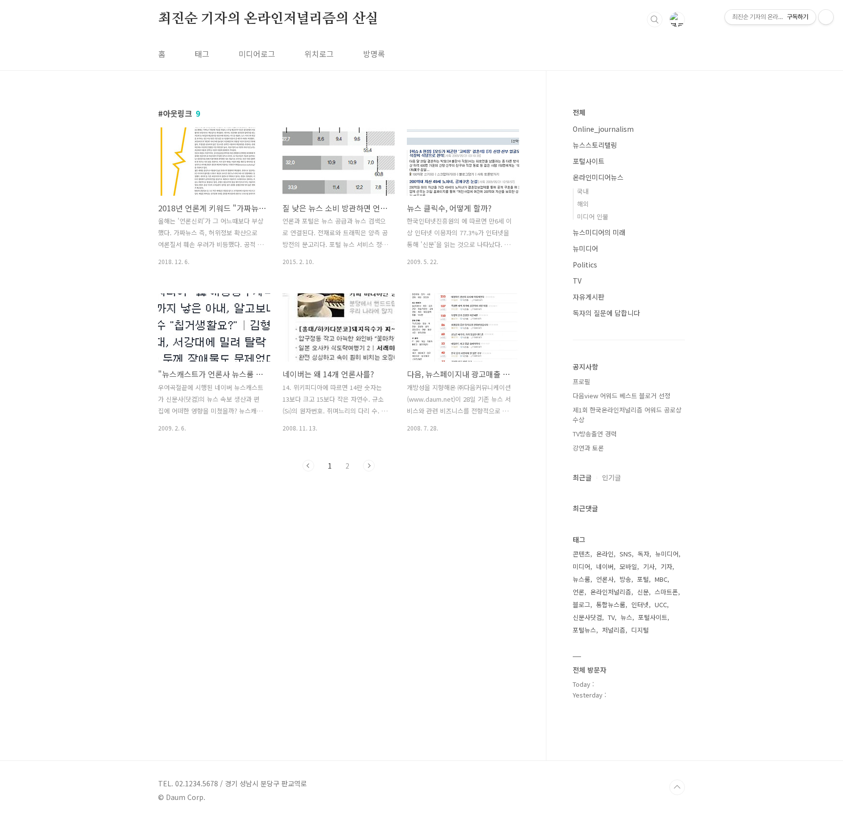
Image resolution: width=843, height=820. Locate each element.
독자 (643, 553)
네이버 (605, 566)
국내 (583, 191)
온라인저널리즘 (610, 591)
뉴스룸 (581, 579)
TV (577, 281)
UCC (661, 604)
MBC (661, 579)
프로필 (581, 381)
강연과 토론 (588, 447)
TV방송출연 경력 (595, 433)
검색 (654, 19)
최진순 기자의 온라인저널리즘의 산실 (268, 19)
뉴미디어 (585, 248)
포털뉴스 (584, 630)
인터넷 (640, 604)
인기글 (611, 477)
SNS (626, 553)
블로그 (581, 604)
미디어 (581, 566)
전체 (579, 112)
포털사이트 (588, 161)
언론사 (605, 579)
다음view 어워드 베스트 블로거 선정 (621, 395)
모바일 (628, 566)
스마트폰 (666, 591)
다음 (369, 466)
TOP (677, 787)
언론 (578, 591)
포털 (643, 579)
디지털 (640, 630)
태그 (202, 54)
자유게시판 (588, 297)
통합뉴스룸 (610, 604)
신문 (643, 591)
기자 (666, 566)
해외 (583, 203)
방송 (625, 579)
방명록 (374, 54)
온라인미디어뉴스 (598, 177)
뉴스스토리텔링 (595, 145)
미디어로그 (257, 54)
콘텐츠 (581, 553)
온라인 (605, 553)
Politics (585, 264)
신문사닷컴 (587, 617)
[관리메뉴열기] (826, 17)
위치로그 (319, 54)
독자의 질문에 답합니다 (606, 313)
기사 (649, 566)
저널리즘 (613, 630)
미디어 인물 (592, 216)
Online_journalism (603, 129)
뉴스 (626, 617)
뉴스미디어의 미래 (599, 232)
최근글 (582, 477)
